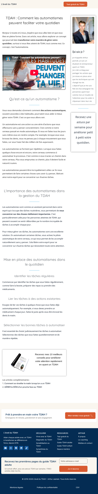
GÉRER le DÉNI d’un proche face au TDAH (23, 387)
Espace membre (63, 449)
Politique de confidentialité (47, 487)
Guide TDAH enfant (64, 446)
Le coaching (83, 440)
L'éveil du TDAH (9, 4)
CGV (77, 487)
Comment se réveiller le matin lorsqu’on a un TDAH (27, 383)
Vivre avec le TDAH (43, 436)
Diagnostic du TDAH (44, 440)
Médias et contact (85, 443)
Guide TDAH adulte (64, 442)
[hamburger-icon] (94, 4)
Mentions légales (16, 487)
